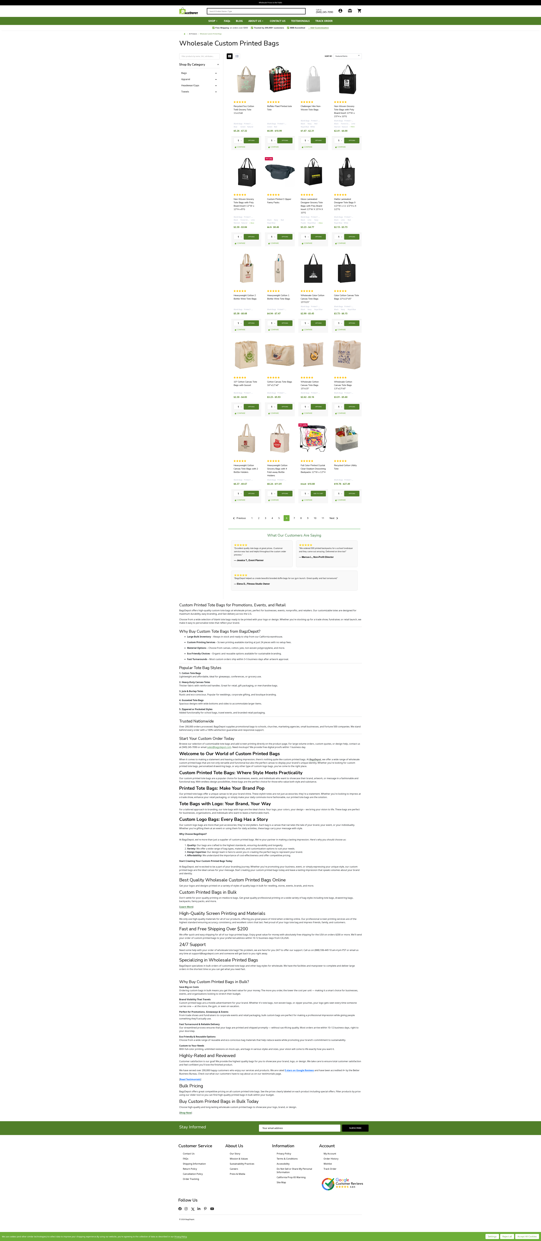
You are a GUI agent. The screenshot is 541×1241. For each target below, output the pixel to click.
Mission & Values (239, 1158)
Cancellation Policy (193, 1173)
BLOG (239, 21)
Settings (492, 1236)
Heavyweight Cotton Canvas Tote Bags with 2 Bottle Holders (246, 469)
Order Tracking (191, 1179)
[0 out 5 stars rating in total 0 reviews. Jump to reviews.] (241, 102)
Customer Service (195, 1146)
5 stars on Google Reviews (299, 1070)
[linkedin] (199, 1208)
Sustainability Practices (242, 1163)
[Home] (185, 34)
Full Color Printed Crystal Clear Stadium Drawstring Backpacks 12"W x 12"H (313, 469)
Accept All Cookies (527, 1236)
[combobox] (256, 11)
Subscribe (355, 1128)
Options (251, 141)
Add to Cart (318, 494)
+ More (352, 127)
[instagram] (186, 1208)
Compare (241, 147)
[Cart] (359, 10)
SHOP (211, 21)
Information (283, 1146)
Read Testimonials (190, 1079)
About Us (234, 1146)
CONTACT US (277, 21)
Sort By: (328, 56)
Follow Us (188, 1200)
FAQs (227, 21)
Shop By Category (192, 65)
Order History (331, 1158)
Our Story (235, 1153)
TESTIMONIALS (300, 21)
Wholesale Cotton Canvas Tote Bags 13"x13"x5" (343, 385)
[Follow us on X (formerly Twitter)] (193, 1208)
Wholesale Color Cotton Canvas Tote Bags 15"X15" (312, 299)
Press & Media (237, 1173)
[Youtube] (212, 1208)
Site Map (281, 1182)
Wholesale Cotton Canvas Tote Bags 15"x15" (310, 385)
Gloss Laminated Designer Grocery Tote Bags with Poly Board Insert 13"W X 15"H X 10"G (312, 206)
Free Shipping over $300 (270, 2)
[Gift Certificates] (350, 10)
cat (230, 56)
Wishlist (328, 1163)
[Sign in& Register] (340, 10)
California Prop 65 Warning (291, 1177)
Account (327, 1146)
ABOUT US (254, 21)
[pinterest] (205, 1208)
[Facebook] (180, 1208)
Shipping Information (194, 1163)
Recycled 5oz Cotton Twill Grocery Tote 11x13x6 (244, 110)
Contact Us (189, 1153)
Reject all (507, 1236)
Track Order (330, 1168)
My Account (330, 1153)
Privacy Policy (284, 1153)
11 (323, 518)
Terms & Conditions (287, 1158)
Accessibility (283, 1163)
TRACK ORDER (324, 21)
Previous (241, 518)
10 (315, 518)
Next (332, 518)
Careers (234, 1168)
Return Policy (190, 1168)
